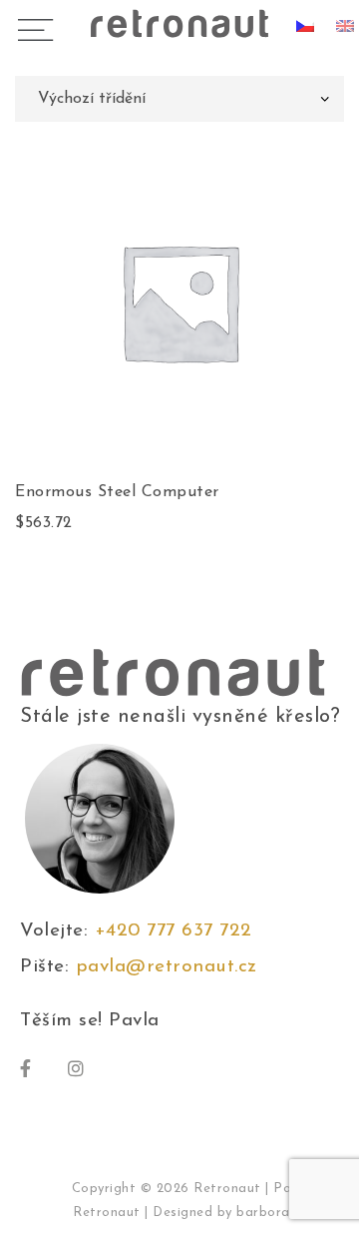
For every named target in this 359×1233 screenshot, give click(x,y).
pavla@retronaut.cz (166, 966)
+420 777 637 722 (180, 931)
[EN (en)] (345, 25)
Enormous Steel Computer (117, 492)
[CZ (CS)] (305, 25)
